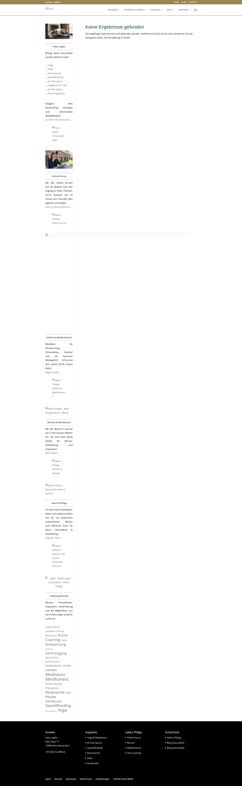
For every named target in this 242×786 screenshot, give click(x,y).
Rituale (50, 697)
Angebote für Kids (57, 85)
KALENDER (113, 10)
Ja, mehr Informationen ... (58, 119)
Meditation (55, 674)
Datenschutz (86, 779)
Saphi (48, 779)
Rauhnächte (54, 73)
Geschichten (52, 657)
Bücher (63, 635)
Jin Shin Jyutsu (55, 81)
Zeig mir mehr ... (53, 537)
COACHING (155, 10)
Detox (64, 640)
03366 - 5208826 (54, 2)
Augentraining (52, 627)
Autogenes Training (54, 631)
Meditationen (134, 747)
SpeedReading (55, 77)
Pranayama (52, 688)
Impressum (71, 779)
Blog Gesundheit (175, 742)
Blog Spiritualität (175, 747)
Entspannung (55, 644)
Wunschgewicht (56, 93)
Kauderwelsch (53, 665)
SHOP (169, 10)
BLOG (184, 2)
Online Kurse (53, 684)
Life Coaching (134, 753)
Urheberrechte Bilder (123, 779)
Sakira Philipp (174, 737)
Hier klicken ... (52, 453)
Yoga (50, 65)
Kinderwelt (93, 763)
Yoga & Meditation (97, 737)
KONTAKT (193, 2)
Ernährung (49, 649)
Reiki (50, 69)
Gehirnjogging (56, 653)
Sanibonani (53, 701)
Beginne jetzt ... (53, 372)
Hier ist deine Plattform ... (58, 207)
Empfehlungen (103, 779)
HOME (176, 2)
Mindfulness (57, 679)
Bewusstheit (51, 635)
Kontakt (58, 779)
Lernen (51, 670)
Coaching (52, 640)
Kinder (67, 665)
